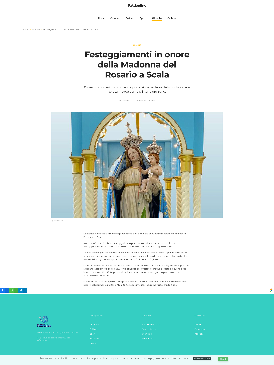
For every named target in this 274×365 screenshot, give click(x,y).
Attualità (157, 18)
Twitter (198, 324)
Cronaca (115, 18)
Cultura (171, 18)
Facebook (200, 329)
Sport (143, 18)
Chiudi (223, 359)
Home (101, 18)
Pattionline (137, 5)
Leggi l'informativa (202, 358)
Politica (130, 18)
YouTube (199, 333)
